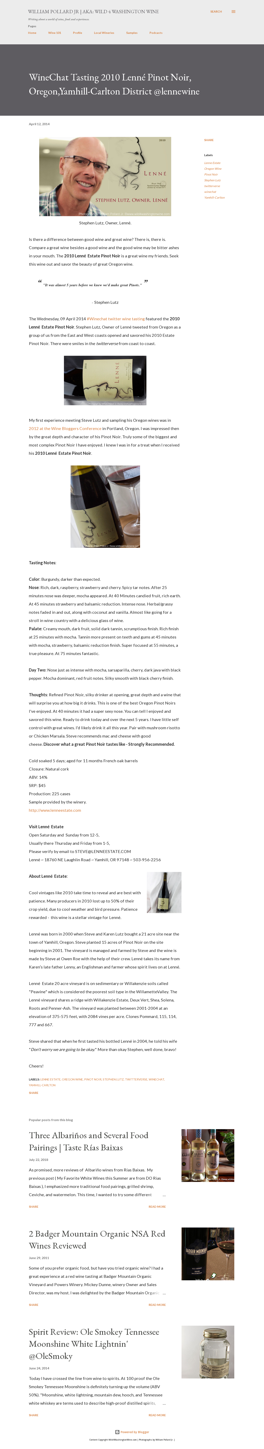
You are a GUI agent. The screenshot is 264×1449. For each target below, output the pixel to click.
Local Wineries (104, 32)
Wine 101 (54, 32)
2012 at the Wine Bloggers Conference (65, 428)
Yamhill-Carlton (214, 197)
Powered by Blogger (134, 1432)
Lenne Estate (212, 163)
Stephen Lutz (212, 180)
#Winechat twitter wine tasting (116, 318)
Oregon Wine (212, 168)
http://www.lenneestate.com (55, 810)
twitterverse (212, 186)
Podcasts (156, 32)
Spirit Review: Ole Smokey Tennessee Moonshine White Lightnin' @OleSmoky (94, 1344)
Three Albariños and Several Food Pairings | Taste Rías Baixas (88, 1141)
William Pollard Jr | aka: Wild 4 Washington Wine (93, 11)
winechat (210, 191)
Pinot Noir (211, 174)
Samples (132, 32)
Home (32, 32)
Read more (157, 1206)
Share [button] (209, 140)
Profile (77, 32)
